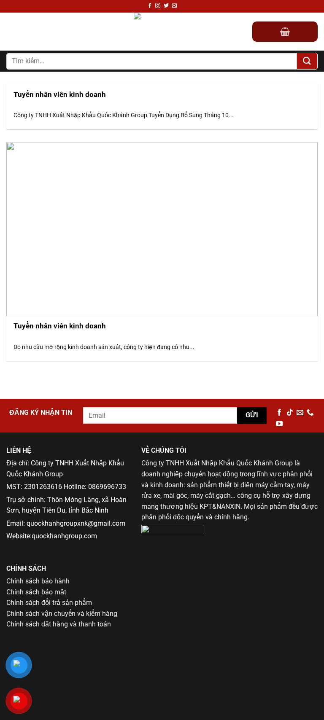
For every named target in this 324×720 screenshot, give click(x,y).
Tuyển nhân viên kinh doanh (60, 95)
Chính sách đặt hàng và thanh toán (58, 624)
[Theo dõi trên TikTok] (289, 412)
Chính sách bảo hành (38, 581)
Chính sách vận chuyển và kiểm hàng (61, 614)
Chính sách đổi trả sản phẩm (49, 603)
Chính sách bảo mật (36, 592)
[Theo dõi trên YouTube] (279, 424)
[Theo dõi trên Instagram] (157, 6)
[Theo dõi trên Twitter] (166, 6)
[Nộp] (307, 61)
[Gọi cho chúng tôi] (310, 412)
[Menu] (11, 31)
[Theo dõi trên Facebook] (149, 6)
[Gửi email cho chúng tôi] (174, 6)
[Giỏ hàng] (285, 31)
